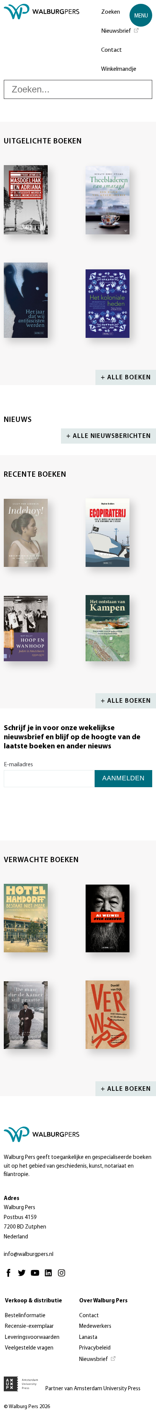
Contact (111, 50)
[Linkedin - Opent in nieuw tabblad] (50, 1276)
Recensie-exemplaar (29, 1326)
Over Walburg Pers (103, 1301)
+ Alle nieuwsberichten (108, 436)
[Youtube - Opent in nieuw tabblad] (37, 1276)
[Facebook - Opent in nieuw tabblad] (10, 1276)
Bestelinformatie (25, 1316)
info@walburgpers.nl (28, 1254)
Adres (11, 1199)
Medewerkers (95, 1326)
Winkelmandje (118, 69)
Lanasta (88, 1337)
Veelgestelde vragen (29, 1348)
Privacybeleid (95, 1348)
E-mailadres (18, 765)
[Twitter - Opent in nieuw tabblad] (23, 1276)
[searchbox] (78, 89)
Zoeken (110, 12)
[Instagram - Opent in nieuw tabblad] (63, 1276)
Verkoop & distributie (33, 1301)
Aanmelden (123, 778)
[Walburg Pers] (42, 42)
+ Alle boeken (126, 377)
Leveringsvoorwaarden (32, 1337)
